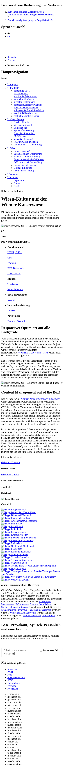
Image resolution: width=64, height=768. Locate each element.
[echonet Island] (9, 526)
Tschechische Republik (45, 565)
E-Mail (7, 650)
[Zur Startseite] (8, 44)
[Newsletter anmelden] (41, 651)
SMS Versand (20, 136)
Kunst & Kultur (15, 289)
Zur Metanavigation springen (30, 20)
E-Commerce (22, 604)
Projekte (11, 60)
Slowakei (24, 557)
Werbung (11, 686)
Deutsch (11, 310)
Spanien (23, 563)
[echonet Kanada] (10, 532)
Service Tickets (21, 122)
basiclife (11, 300)
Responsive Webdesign (25, 165)
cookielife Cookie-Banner (26, 116)
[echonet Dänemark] (11, 515)
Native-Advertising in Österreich (39, 615)
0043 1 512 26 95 (10, 474)
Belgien (22, 509)
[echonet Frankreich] (11, 518)
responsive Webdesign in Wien (33, 352)
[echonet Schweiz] (10, 554)
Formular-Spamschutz (24, 133)
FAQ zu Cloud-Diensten (26, 141)
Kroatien (24, 534)
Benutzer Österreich (17, 321)
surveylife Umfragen (24, 99)
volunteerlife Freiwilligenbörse (29, 110)
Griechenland (30, 520)
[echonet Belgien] (10, 509)
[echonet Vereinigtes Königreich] (17, 577)
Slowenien (26, 560)
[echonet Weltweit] (10, 579)
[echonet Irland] (9, 523)
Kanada (22, 532)
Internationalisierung (24, 170)
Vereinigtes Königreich (45, 577)
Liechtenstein (30, 537)
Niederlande (29, 546)
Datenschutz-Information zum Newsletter (21, 643)
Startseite (11, 57)
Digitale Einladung (23, 167)
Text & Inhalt (14, 273)
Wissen (12, 148)
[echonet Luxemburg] (12, 540)
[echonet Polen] (9, 549)
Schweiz (23, 554)
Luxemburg (28, 540)
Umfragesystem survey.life (23, 612)
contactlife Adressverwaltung (28, 104)
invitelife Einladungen (24, 102)
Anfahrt (17, 183)
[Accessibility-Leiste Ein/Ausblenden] (2, 52)
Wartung (11, 263)
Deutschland (29, 512)
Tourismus (12, 284)
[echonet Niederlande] (12, 546)
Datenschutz (13, 683)
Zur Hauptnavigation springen (30, 14)
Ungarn (22, 568)
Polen (19, 549)
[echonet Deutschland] (12, 512)
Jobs (9, 674)
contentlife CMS (22, 90)
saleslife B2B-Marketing (26, 113)
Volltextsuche (20, 127)
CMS (10, 257)
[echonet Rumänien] (11, 551)
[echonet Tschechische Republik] (17, 565)
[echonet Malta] (9, 543)
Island (20, 526)
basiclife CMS (21, 93)
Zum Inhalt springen (25, 11)
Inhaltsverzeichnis (16, 677)
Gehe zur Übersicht (10, 462)
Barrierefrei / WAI (22, 151)
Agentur (12, 174)
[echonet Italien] (9, 529)
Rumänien (26, 551)
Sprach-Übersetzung (24, 130)
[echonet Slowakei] (10, 557)
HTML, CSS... (14, 252)
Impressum (19, 180)
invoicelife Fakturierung (25, 96)
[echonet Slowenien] (11, 560)
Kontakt (12, 177)
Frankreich (27, 518)
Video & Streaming (23, 139)
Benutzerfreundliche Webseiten (29, 159)
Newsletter (12, 688)
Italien (20, 529)
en (8, 36)
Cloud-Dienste (15, 119)
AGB (16, 186)
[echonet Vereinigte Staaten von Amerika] (21, 571)
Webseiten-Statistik (23, 125)
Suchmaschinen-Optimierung (28, 153)
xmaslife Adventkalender (26, 107)
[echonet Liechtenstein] (12, 537)
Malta (19, 543)
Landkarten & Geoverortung (28, 144)
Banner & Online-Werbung (27, 156)
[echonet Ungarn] (9, 568)
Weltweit (24, 579)
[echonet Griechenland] (12, 520)
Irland (20, 523)
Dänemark (26, 515)
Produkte (13, 88)
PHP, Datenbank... (16, 268)
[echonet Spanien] (10, 563)
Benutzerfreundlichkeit (41, 604)
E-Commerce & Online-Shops (28, 162)
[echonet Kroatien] (10, 534)
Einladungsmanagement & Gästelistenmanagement (26, 610)
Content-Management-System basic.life (40, 399)
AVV (10, 680)
